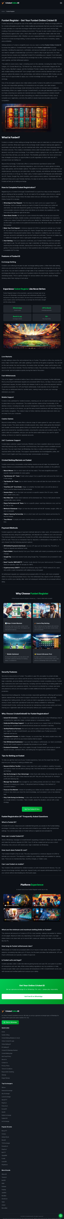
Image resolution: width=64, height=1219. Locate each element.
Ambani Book (5, 1137)
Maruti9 (4, 1140)
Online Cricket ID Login (8, 1041)
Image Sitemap (6, 1078)
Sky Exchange (6, 1093)
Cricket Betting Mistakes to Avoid (11, 1038)
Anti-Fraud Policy (6, 1056)
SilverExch (4, 1198)
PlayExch (4, 1103)
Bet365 (4, 1180)
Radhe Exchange (6, 1115)
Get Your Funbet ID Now (32, 809)
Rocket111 (4, 1109)
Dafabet (4, 1186)
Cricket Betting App (7, 1053)
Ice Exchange (5, 1121)
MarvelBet (4, 1208)
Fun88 (3, 1158)
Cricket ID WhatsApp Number (10, 1050)
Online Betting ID (6, 1044)
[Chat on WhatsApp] (61, 1216)
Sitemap (4, 1075)
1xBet (3, 1202)
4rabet (3, 1205)
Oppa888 (4, 1155)
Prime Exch (5, 1106)
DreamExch (5, 1146)
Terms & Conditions (7, 1068)
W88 (3, 1183)
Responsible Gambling (8, 1071)
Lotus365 (4, 1161)
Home (3, 11)
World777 (4, 1099)
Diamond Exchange (7, 1090)
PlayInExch (5, 1164)
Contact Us (5, 1062)
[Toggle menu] (61, 3)
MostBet (4, 1195)
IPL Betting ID (5, 1047)
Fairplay (4, 1189)
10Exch (4, 1087)
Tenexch (4, 1177)
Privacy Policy (5, 1065)
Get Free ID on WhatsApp (33, 996)
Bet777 (4, 1152)
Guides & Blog (5, 1035)
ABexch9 (4, 1174)
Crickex (4, 1134)
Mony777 (4, 1130)
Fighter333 (5, 1118)
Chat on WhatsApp (11, 1022)
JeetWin (4, 1192)
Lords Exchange (6, 1096)
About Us (4, 1059)
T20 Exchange (6, 1143)
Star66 (3, 1112)
